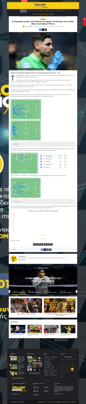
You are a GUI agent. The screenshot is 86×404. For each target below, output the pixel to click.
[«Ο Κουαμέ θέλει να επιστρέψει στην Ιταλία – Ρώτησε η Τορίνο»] (14, 366)
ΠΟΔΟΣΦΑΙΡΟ (48, 244)
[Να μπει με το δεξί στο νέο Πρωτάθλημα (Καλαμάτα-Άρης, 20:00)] (29, 366)
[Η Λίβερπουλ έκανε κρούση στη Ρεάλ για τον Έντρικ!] (39, 357)
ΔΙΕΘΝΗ (46, 369)
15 (72, 366)
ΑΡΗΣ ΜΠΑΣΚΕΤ (47, 361)
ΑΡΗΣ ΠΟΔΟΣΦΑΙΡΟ (48, 363)
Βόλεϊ (35, 10)
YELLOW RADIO (54, 357)
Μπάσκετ (29, 10)
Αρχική (21, 16)
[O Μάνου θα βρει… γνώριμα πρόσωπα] (14, 373)
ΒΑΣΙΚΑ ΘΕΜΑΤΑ (38, 244)
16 (74, 366)
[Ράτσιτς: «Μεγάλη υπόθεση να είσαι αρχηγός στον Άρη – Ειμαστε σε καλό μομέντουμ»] (14, 358)
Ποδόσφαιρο (23, 10)
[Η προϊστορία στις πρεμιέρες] (34, 329)
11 (63, 366)
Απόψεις (46, 10)
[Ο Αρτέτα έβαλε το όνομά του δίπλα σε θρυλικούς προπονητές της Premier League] (34, 357)
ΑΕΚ (45, 359)
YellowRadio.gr (27, 26)
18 (63, 369)
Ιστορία (68, 401)
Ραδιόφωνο (62, 10)
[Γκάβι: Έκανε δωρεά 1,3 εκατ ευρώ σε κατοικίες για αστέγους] (29, 369)
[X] (20, 260)
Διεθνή (52, 10)
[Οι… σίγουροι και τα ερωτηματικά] (18, 329)
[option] (43, 280)
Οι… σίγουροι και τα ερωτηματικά (17, 334)
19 (65, 369)
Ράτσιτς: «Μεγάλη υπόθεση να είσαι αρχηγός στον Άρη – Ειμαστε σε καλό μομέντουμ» (21, 359)
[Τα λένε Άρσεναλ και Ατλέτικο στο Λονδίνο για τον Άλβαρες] (34, 369)
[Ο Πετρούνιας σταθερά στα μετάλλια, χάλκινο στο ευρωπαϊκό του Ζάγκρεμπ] (39, 369)
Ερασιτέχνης (40, 10)
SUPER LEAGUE (47, 357)
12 (65, 366)
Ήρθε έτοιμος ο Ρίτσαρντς (49, 334)
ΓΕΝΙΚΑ (53, 367)
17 (61, 369)
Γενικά (57, 10)
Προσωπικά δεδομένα (57, 401)
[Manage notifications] (3, 402)
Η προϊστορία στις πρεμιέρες (33, 334)
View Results (43, 238)
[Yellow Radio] (43, 6)
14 (70, 366)
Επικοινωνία (73, 401)
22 (72, 369)
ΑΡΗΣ (48, 359)
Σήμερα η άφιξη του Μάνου (33, 1)
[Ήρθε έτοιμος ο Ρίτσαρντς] (51, 329)
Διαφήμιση (64, 401)
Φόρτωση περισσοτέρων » (18, 378)
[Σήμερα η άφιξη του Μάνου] (68, 329)
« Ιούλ (62, 376)
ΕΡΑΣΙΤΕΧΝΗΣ (51, 369)
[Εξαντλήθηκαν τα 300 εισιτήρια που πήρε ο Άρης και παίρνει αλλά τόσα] (34, 366)
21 (70, 369)
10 (14, 214)
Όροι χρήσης (49, 401)
